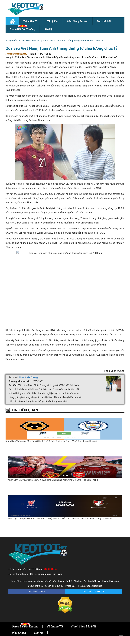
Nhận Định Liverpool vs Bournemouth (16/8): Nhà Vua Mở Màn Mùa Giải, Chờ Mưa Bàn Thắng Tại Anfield (60, 518)
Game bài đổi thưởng (22, 29)
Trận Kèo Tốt (30, 21)
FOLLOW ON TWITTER (93, 591)
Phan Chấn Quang (28, 377)
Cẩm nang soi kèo (77, 21)
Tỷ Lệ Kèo (52, 21)
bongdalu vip (44, 574)
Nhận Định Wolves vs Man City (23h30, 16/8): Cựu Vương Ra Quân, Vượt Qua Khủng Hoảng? (51, 441)
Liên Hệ (48, 29)
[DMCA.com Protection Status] (65, 605)
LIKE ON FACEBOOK (36, 591)
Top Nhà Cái (104, 21)
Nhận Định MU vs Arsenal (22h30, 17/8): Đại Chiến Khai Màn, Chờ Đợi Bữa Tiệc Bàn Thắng (53, 480)
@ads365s (50, 569)
